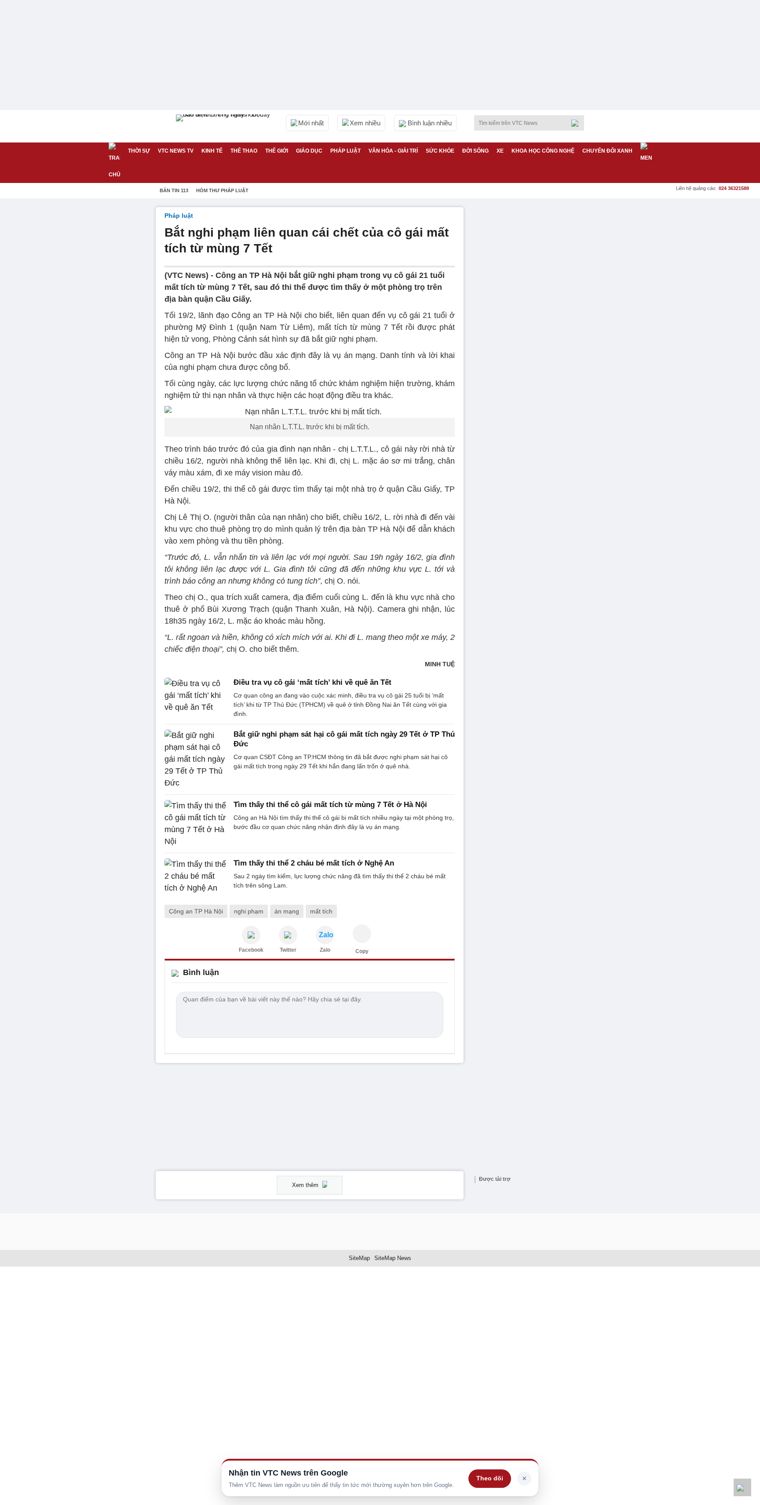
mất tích (321, 911)
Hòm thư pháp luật (222, 190)
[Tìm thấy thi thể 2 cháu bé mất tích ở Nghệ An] (196, 876)
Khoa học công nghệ (543, 151)
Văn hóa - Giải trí (393, 151)
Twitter (288, 950)
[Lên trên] (742, 1487)
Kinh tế (212, 151)
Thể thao (243, 151)
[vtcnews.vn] (251, 935)
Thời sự (139, 151)
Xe (500, 151)
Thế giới (276, 151)
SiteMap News (392, 1258)
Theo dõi (489, 1478)
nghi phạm (248, 911)
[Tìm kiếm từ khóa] (577, 123)
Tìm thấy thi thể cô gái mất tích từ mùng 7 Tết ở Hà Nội (330, 804)
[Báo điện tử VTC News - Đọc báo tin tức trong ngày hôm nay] (224, 126)
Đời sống (475, 151)
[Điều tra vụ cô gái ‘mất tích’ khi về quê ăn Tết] (196, 698)
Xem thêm (306, 1185)
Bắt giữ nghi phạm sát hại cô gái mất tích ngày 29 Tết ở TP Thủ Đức (344, 739)
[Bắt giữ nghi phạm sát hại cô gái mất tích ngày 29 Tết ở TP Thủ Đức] (196, 759)
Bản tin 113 (174, 190)
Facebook (251, 950)
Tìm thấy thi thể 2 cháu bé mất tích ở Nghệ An (314, 863)
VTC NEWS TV (176, 151)
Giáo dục (309, 151)
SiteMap (359, 1258)
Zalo (325, 950)
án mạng (286, 911)
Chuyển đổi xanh (607, 151)
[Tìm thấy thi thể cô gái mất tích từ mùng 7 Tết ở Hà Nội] (196, 823)
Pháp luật (345, 151)
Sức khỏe (440, 151)
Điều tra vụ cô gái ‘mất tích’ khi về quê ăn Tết (312, 682)
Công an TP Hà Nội (196, 911)
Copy (362, 951)
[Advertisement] (538, 339)
